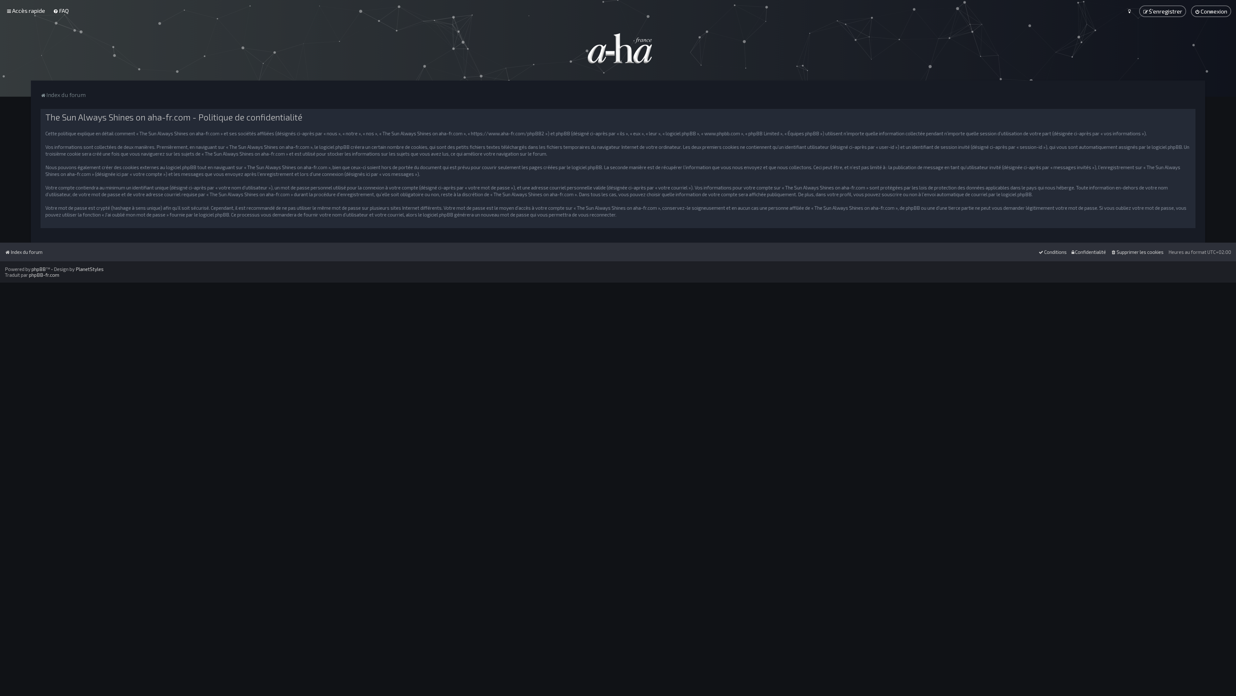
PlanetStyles (90, 269)
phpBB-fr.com (44, 275)
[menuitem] (61, 10)
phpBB (39, 269)
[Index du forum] (618, 48)
